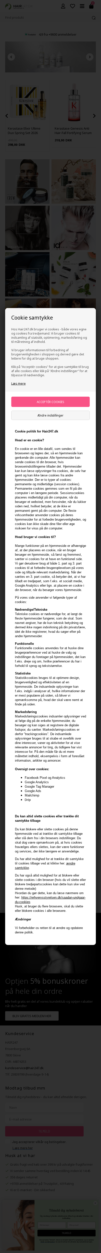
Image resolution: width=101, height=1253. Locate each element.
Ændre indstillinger (50, 415)
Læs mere (18, 383)
